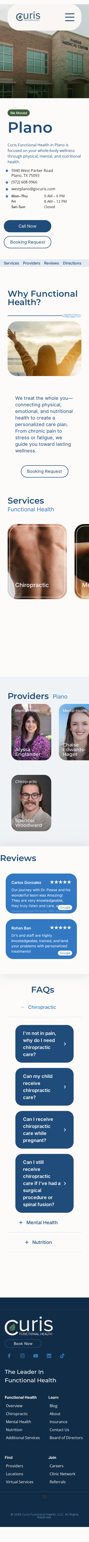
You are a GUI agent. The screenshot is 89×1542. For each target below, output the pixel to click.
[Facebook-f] (9, 1356)
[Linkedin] (49, 1356)
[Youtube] (35, 1356)
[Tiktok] (62, 1356)
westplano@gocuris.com (33, 188)
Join (52, 1457)
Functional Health (21, 1397)
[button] (44, 1497)
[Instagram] (22, 1356)
